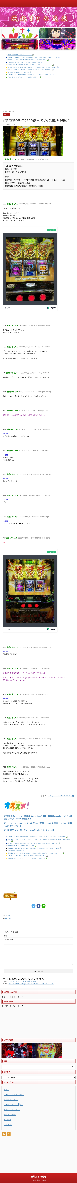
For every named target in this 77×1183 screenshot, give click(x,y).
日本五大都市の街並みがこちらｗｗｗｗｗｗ (20, 55)
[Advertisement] (38, 94)
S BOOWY (8, 918)
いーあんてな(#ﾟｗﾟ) (13, 1104)
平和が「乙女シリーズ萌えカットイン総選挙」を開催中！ (23, 77)
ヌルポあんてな (11, 1099)
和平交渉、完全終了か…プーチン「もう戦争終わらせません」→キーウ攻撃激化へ (30, 69)
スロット (7, 915)
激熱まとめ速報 (38, 1176)
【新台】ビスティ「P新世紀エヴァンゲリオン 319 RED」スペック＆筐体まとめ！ (30, 74)
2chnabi (7, 1119)
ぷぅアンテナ (10, 1114)
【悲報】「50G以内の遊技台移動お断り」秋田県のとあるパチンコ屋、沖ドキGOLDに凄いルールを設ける (36, 836)
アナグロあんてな (12, 1109)
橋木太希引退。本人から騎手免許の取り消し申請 (21, 845)
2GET (6, 1089)
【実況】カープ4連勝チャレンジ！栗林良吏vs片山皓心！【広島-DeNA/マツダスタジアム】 (32, 57)
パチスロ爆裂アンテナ (14, 1094)
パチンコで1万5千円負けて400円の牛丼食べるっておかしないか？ (31, 984)
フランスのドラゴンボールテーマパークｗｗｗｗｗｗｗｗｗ (24, 62)
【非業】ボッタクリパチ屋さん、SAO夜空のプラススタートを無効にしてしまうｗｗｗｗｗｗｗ (33, 848)
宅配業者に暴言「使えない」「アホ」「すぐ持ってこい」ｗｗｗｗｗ (26, 858)
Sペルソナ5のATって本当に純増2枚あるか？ (24, 981)
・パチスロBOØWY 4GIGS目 (61, 796)
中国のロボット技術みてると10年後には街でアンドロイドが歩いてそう (27, 60)
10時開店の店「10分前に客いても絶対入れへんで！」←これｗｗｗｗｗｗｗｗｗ (29, 65)
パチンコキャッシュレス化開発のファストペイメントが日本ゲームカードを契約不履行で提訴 (33, 843)
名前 (5, 936)
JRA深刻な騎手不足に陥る (15, 850)
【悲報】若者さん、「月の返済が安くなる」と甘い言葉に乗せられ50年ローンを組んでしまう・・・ (35, 853)
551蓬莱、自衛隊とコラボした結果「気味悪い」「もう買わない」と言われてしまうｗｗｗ (32, 67)
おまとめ (8, 1124)
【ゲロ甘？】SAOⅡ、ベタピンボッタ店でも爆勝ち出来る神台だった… (26, 855)
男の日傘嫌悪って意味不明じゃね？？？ (18, 72)
